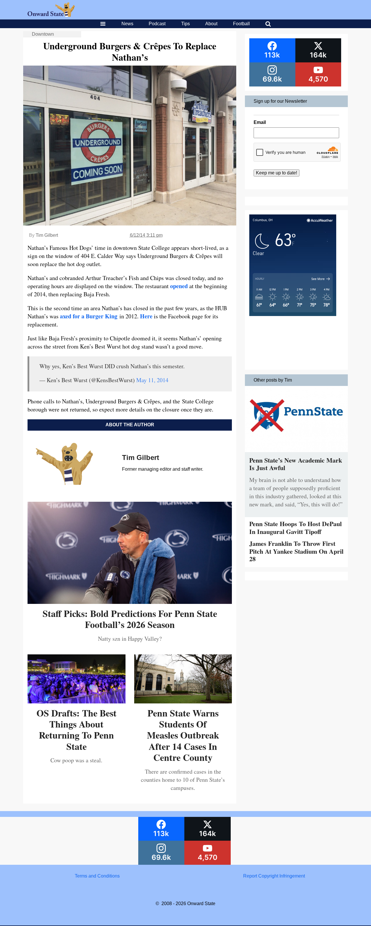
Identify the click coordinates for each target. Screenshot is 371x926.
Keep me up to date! (276, 172)
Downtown (43, 34)
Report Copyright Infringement (274, 875)
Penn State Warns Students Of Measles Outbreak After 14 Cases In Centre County (183, 735)
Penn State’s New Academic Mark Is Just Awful (295, 463)
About (211, 23)
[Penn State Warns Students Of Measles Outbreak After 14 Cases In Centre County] (183, 701)
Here (146, 316)
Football (241, 23)
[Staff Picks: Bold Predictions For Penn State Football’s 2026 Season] (130, 602)
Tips (185, 23)
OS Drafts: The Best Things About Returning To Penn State (77, 729)
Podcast (157, 23)
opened (179, 286)
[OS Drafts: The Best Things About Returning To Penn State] (77, 701)
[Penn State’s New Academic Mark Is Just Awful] (296, 453)
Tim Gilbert (47, 235)
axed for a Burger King (88, 316)
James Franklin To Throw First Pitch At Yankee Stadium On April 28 (296, 551)
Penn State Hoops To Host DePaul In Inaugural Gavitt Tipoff (295, 527)
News (127, 23)
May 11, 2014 (152, 380)
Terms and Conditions (97, 875)
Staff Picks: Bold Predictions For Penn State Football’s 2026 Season (130, 618)
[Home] (51, 15)
